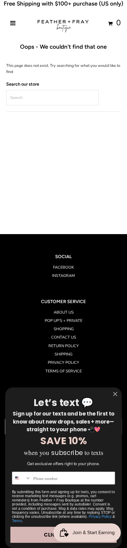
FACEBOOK (63, 267)
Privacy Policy (100, 517)
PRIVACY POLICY (63, 362)
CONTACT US (63, 337)
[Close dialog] (115, 393)
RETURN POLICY (63, 346)
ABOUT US (64, 312)
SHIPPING (63, 354)
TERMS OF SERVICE (63, 371)
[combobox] (21, 478)
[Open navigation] (13, 23)
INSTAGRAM (63, 275)
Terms (17, 521)
